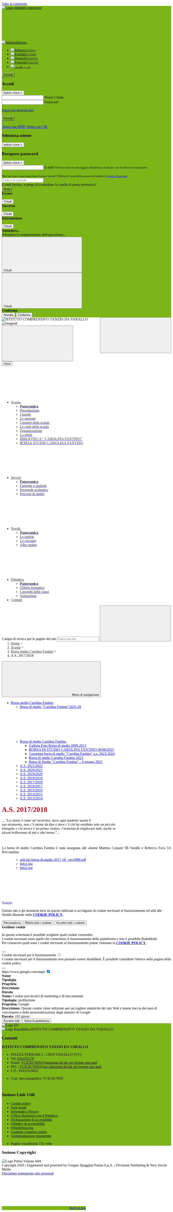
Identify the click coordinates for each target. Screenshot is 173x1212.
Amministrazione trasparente (31, 1136)
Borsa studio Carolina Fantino (32, 651)
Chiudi (8, 201)
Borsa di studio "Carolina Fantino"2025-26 (50, 707)
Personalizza (12, 922)
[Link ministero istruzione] (22, 8)
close (7, 363)
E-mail (49, 167)
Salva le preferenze (36, 1021)
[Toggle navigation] (37, 343)
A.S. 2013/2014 (31, 798)
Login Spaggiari (117, 176)
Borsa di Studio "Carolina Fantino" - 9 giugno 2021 (65, 762)
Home (15, 643)
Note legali (18, 1107)
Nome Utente (54, 97)
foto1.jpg (26, 864)
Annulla (8, 315)
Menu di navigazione (85, 694)
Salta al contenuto (14, 4)
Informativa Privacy (25, 1111)
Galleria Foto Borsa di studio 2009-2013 (57, 745)
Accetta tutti (70, 922)
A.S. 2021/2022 (31, 766)
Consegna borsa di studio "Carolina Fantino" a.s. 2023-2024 (72, 754)
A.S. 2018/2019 (31, 778)
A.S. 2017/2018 (31, 782)
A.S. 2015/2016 (31, 790)
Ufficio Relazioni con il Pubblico (34, 1116)
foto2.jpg (26, 868)
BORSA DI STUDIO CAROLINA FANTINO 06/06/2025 (71, 749)
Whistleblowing (22, 1128)
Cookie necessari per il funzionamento (29, 955)
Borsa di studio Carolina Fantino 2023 (56, 758)
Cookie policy (21, 1103)
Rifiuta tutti (38, 922)
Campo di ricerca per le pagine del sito (29, 639)
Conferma (24, 315)
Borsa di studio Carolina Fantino (43, 741)
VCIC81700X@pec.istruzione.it (60, 1067)
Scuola (15, 647)
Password (51, 102)
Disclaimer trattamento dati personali (28, 1173)
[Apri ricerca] (135, 335)
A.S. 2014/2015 (31, 794)
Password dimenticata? (18, 110)
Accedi (8, 74)
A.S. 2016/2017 (31, 786)
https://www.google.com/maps (24, 972)
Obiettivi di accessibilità (28, 1124)
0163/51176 (25, 1058)
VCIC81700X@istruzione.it (59, 1063)
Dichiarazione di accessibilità (31, 1120)
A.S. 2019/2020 (31, 774)
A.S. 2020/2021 (31, 770)
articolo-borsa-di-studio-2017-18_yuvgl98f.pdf (53, 860)
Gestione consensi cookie (29, 1132)
